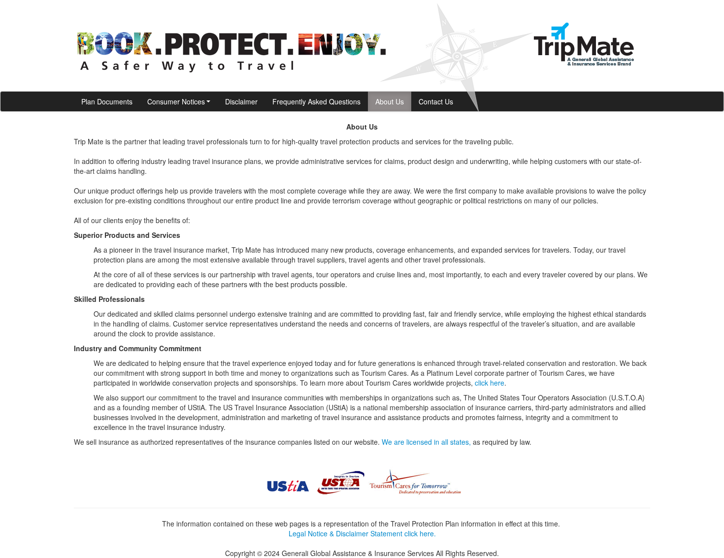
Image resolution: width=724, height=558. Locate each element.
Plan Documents (106, 101)
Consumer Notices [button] (176, 101)
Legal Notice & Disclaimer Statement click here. (362, 533)
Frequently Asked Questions (316, 101)
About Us (389, 101)
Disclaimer (241, 101)
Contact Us (436, 101)
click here (489, 383)
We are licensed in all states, (426, 442)
